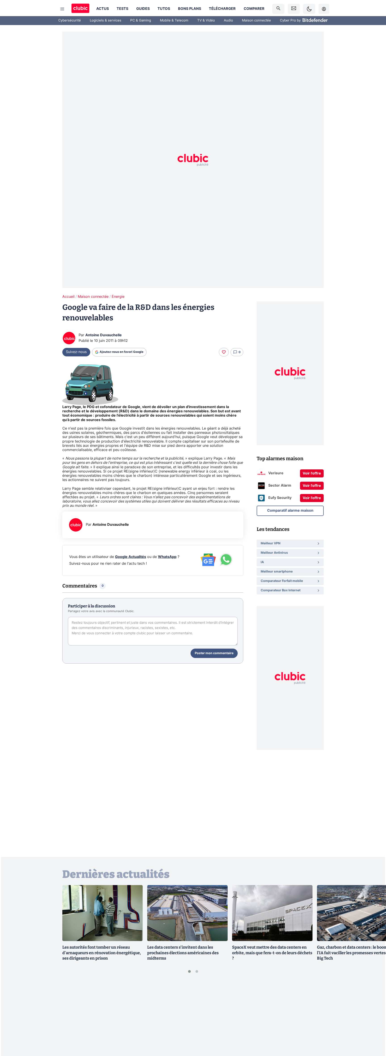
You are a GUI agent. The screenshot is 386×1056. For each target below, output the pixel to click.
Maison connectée (256, 20)
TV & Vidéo (206, 20)
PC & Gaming (140, 20)
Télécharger (222, 9)
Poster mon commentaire (214, 653)
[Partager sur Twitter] (375, 1032)
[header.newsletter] (293, 9)
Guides (143, 9)
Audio (228, 20)
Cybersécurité (69, 20)
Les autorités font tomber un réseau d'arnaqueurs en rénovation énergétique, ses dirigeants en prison (101, 953)
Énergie (118, 296)
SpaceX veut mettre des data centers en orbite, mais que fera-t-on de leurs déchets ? (272, 953)
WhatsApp (167, 557)
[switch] (309, 9)
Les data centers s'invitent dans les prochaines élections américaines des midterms (183, 953)
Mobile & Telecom (174, 20)
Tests (122, 9)
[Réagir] (224, 352)
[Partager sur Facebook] (375, 1017)
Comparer (254, 9)
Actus (102, 9)
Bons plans (189, 9)
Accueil (68, 296)
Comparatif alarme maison (290, 510)
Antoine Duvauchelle (103, 335)
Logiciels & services (105, 20)
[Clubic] (80, 8)
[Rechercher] (278, 9)
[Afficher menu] (62, 9)
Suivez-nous (76, 352)
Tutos (163, 9)
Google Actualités (130, 557)
